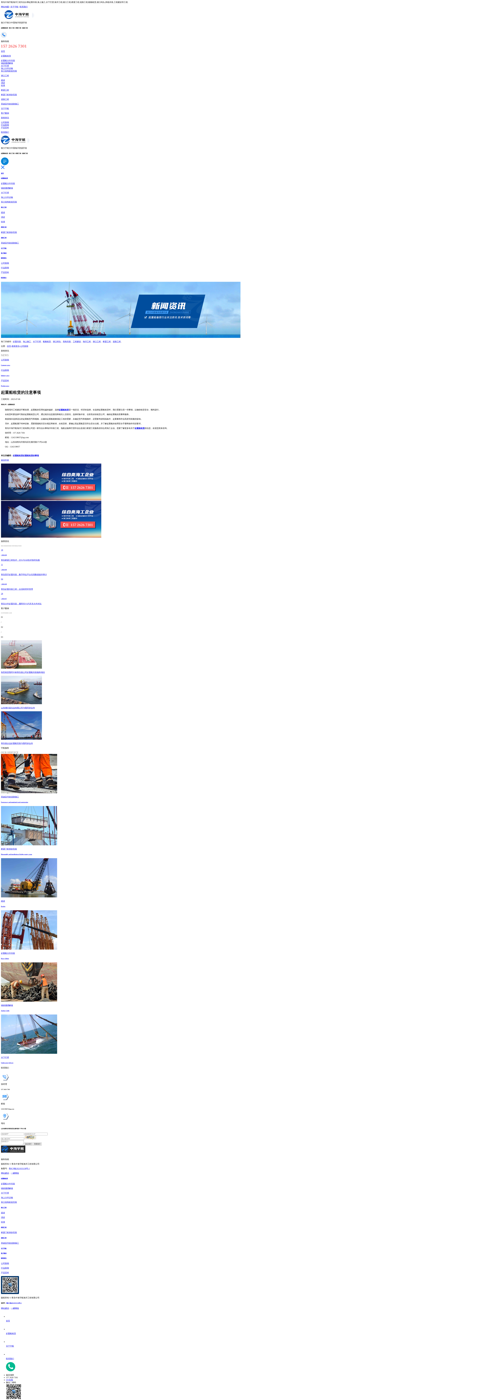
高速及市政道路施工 (10, 104)
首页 (3, 51)
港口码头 (57, 341)
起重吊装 (17, 341)
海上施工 (27, 341)
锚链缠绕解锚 (7, 63)
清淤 (3, 83)
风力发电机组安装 (9, 71)
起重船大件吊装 (8, 60)
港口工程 (5, 76)
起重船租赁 (6, 56)
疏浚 (3, 80)
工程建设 (77, 341)
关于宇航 (14, 7)
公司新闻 (5, 122)
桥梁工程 (5, 90)
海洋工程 (87, 341)
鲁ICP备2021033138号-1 (19, 1168)
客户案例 (5, 113)
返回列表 (5, 460)
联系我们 (24, 7)
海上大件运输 (7, 68)
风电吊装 (67, 341)
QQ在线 (9, 1380)
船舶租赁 (47, 341)
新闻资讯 (5, 118)
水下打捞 (5, 66)
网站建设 (5, 1173)
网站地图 (5, 7)
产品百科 (5, 128)
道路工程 (5, 99)
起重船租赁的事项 (31, 455)
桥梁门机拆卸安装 (9, 95)
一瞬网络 (15, 1173)
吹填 (3, 85)
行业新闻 (5, 125)
